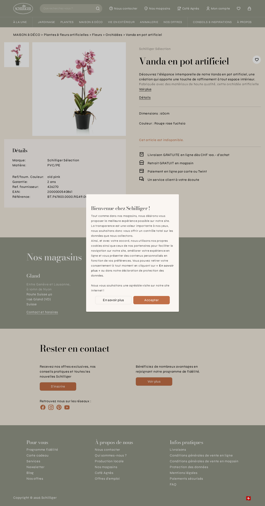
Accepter (151, 300)
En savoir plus (113, 300)
